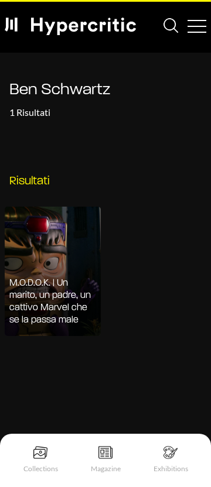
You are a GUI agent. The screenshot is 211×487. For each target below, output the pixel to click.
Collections (40, 468)
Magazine (106, 468)
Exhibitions (171, 468)
